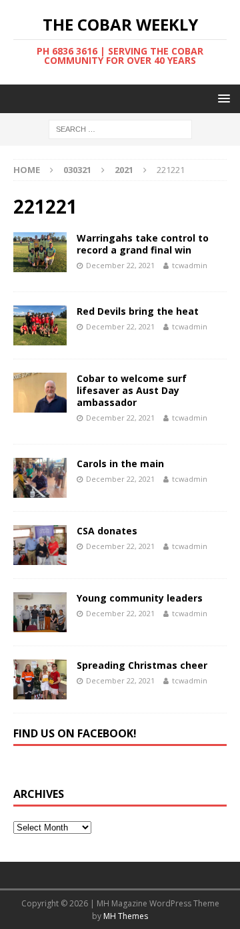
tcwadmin (189, 265)
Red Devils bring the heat (138, 311)
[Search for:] (120, 128)
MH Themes (125, 916)
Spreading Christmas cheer (142, 665)
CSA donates (107, 530)
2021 (124, 170)
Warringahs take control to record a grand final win (143, 244)
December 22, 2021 (120, 265)
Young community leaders (140, 598)
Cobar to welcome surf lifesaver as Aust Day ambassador (132, 390)
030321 (77, 170)
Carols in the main (120, 463)
